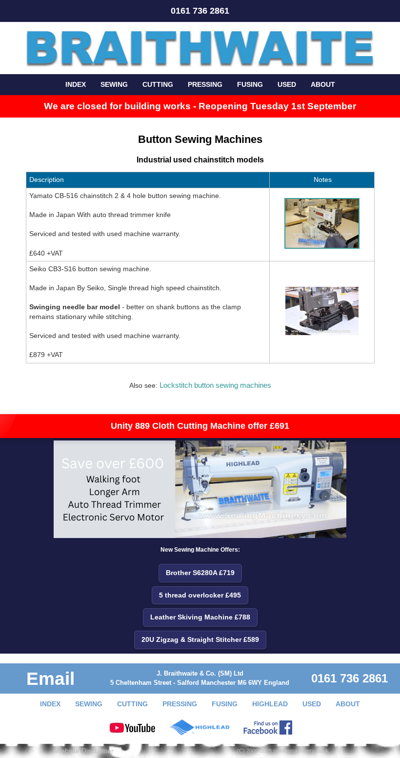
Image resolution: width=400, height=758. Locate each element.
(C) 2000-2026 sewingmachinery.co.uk (283, 751)
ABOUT (323, 84)
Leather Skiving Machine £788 (200, 617)
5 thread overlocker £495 (200, 595)
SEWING (114, 84)
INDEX (75, 84)
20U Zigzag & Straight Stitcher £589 (200, 639)
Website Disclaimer (84, 751)
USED (287, 84)
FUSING (250, 84)
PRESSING (205, 84)
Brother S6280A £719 (200, 573)
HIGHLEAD (270, 704)
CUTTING (157, 84)
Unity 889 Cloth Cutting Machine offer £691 (200, 426)
